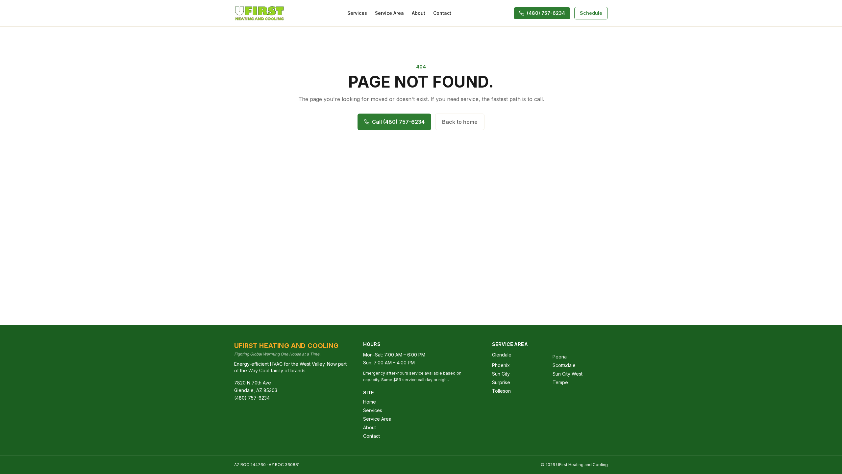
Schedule (591, 13)
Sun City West (567, 374)
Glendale (501, 354)
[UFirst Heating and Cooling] (259, 13)
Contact (442, 13)
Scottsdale (564, 365)
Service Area (389, 13)
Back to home (460, 121)
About (418, 13)
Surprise (501, 382)
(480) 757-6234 (252, 398)
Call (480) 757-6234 (398, 121)
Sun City (501, 374)
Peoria (560, 356)
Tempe (560, 382)
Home (369, 402)
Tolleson (501, 391)
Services (357, 13)
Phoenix (501, 365)
